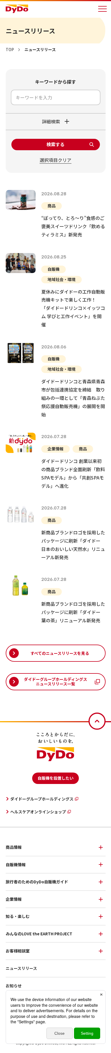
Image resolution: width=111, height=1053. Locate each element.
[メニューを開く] (102, 9)
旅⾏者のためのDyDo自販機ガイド (37, 881)
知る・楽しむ (18, 916)
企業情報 (14, 899)
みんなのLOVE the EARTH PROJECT (39, 933)
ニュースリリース (21, 968)
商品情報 (14, 847)
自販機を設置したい (55, 778)
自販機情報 (16, 864)
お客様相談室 (18, 951)
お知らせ (14, 985)
